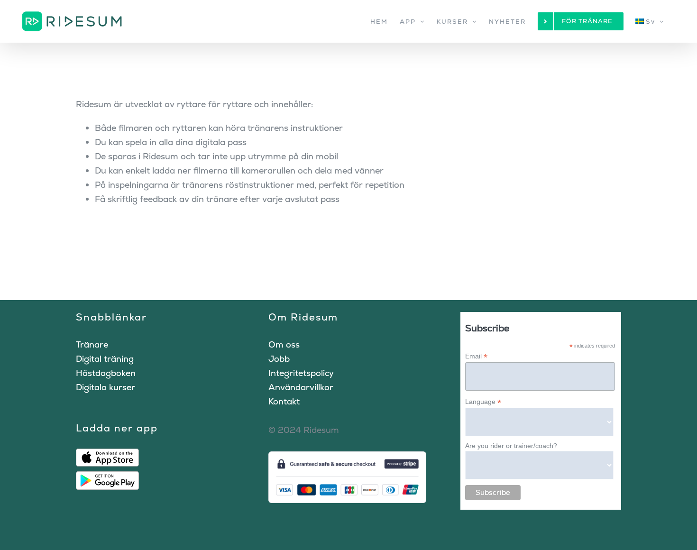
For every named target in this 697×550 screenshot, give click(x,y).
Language (483, 401)
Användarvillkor (300, 387)
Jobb (279, 358)
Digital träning (105, 358)
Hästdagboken (106, 372)
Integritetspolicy (301, 372)
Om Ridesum (303, 317)
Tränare (92, 344)
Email (476, 356)
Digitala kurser (105, 387)
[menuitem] (649, 21)
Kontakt (284, 401)
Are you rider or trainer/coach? (511, 445)
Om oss (284, 344)
